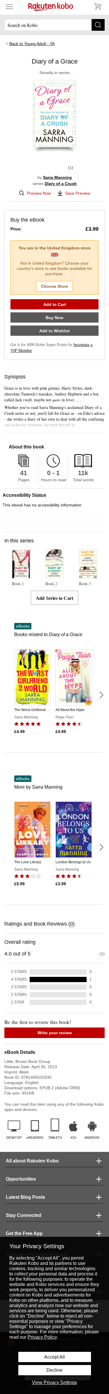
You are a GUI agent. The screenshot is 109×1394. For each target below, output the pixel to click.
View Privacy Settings (54, 1382)
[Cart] (97, 6)
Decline (54, 1370)
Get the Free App (24, 1233)
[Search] (98, 25)
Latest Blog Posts (25, 1197)
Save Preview (77, 193)
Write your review (54, 1032)
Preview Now (39, 193)
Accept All (54, 1356)
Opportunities (21, 1178)
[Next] (101, 695)
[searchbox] (54, 25)
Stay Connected (23, 1215)
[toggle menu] (9, 6)
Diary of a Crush (61, 183)
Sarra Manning (57, 177)
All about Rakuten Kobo (32, 1160)
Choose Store (54, 286)
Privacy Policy (42, 1337)
